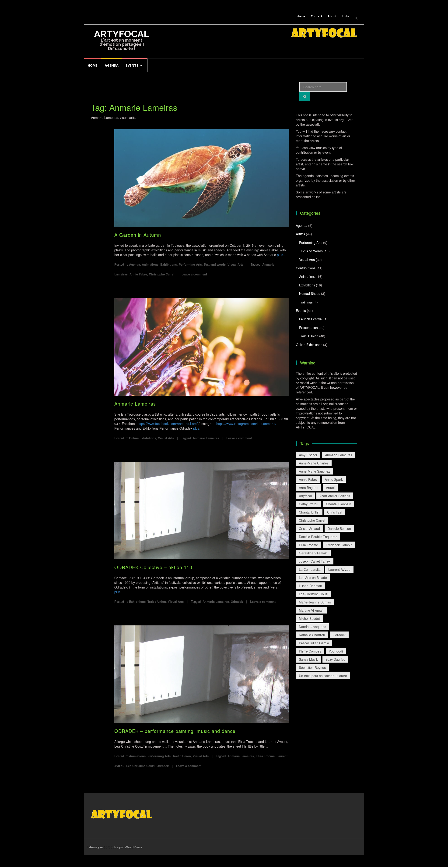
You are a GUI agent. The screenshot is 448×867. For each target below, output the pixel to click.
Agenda (112, 65)
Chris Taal (334, 512)
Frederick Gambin (339, 544)
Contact (316, 16)
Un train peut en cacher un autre (323, 675)
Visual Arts (235, 264)
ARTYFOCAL (121, 33)
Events (132, 65)
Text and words (215, 264)
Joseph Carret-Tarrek (314, 561)
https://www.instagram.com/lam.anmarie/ (246, 423)
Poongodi (336, 651)
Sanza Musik (308, 659)
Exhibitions (168, 264)
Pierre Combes (310, 651)
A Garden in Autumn (137, 234)
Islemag (93, 847)
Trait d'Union (156, 601)
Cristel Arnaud (309, 528)
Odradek (237, 601)
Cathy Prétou (308, 504)
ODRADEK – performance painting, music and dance (174, 731)
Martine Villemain (311, 610)
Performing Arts (190, 264)
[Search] (304, 96)
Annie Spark (334, 479)
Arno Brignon (308, 487)
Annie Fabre (138, 274)
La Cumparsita (310, 569)
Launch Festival (310, 319)
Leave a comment (194, 274)
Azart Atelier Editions (334, 495)
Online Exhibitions (142, 438)
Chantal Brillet (309, 512)
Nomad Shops (309, 293)
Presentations (309, 327)
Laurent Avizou (339, 569)
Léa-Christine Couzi (140, 766)
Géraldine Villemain (313, 553)
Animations (150, 264)
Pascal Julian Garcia (314, 643)
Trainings (306, 302)
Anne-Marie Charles (314, 463)
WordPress (133, 847)
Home (301, 16)
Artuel (330, 487)
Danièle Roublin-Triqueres (318, 536)
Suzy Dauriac (335, 659)
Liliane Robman (310, 585)
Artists (300, 234)
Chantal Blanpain (338, 504)
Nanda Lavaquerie (312, 626)
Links (345, 16)
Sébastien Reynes (312, 667)
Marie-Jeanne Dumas (315, 602)
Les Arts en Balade (313, 577)
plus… (281, 254)
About (332, 16)
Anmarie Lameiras (135, 403)
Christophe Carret (161, 274)
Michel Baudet (309, 618)
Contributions (305, 268)
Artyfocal (305, 495)
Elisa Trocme (265, 756)
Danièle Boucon (339, 528)
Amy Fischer (308, 455)
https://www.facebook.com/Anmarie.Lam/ (167, 423)
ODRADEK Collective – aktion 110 (153, 567)
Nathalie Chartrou (312, 634)
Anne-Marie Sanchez (314, 471)
